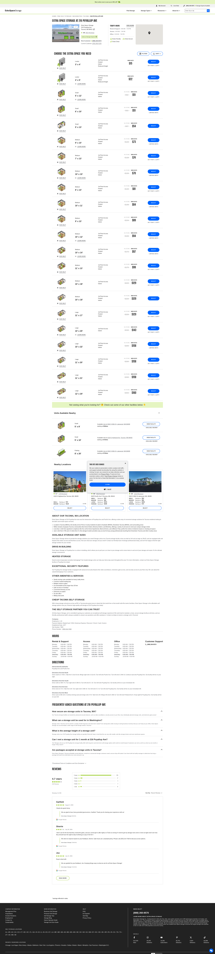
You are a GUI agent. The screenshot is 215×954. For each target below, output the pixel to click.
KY (49, 932)
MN (68, 932)
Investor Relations (10, 916)
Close (107, 484)
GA (34, 932)
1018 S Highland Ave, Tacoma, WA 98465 (120, 437)
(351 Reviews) (90, 32)
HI (36, 932)
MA (62, 932)
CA (15, 932)
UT (6, 935)
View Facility (151, 424)
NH (84, 932)
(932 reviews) (100, 494)
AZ (12, 932)
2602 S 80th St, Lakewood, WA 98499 (119, 424)
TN (117, 932)
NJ (87, 932)
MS (71, 932)
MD (59, 932)
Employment (9, 918)
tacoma (86, 16)
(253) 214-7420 (66, 629)
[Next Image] (77, 32)
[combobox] (198, 10)
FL (30, 932)
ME (56, 932)
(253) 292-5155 (96, 43)
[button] (107, 415)
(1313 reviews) (138, 494)
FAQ (84, 911)
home (54, 16)
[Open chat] (211, 951)
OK (102, 932)
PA (109, 932)
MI (65, 932)
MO (74, 932)
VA (9, 935)
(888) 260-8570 (151, 644)
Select (153, 61)
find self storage (64, 16)
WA (12, 935)
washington (77, 16)
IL (41, 932)
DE (25, 932)
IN (43, 932)
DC (28, 932)
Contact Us (8, 920)
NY (93, 932)
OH (99, 932)
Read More (63, 878)
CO (18, 932)
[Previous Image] (54, 32)
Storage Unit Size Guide (51, 922)
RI (111, 932)
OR (106, 932)
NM (90, 932)
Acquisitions (9, 913)
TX (120, 932)
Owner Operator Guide (50, 920)
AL (6, 932)
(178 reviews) (63, 494)
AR (9, 932)
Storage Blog (48, 918)
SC (114, 932)
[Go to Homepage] (11, 10)
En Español (86, 913)
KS (46, 932)
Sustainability (9, 922)
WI (15, 935)
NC (96, 932)
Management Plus (10, 911)
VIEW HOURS (130, 25)
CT (21, 932)
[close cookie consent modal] (125, 463)
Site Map (85, 916)
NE (77, 932)
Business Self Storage (50, 911)
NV (81, 932)
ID (39, 932)
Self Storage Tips (49, 916)
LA (52, 932)
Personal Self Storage (50, 913)
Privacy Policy (87, 918)
